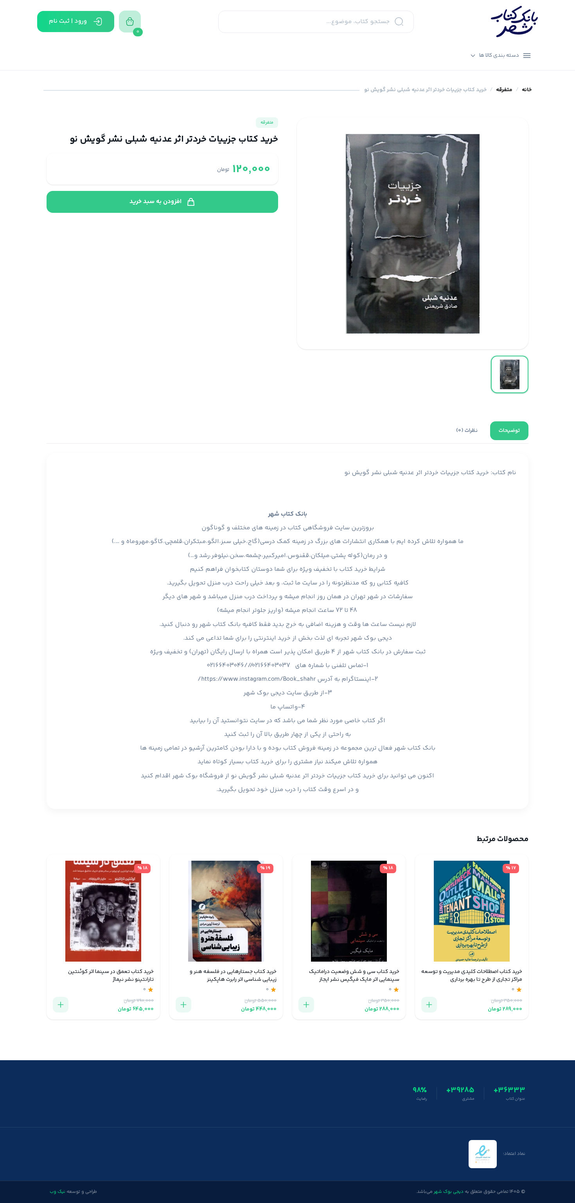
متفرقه (504, 90)
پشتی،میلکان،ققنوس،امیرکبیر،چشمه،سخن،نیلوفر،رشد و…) (267, 556)
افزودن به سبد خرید (155, 202)
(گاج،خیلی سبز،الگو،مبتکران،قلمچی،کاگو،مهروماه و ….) (185, 542)
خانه (527, 90)
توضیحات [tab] (509, 430)
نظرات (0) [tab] (467, 430)
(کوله (355, 556)
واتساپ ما (284, 707)
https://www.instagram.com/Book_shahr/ (257, 679)
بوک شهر (185, 776)
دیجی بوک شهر (371, 638)
